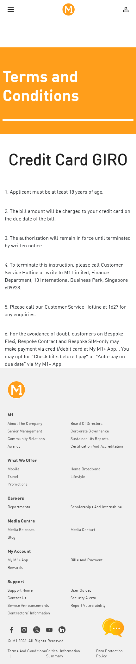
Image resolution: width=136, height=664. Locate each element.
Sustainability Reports (89, 439)
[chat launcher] (113, 628)
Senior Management (25, 431)
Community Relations (26, 439)
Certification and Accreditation (97, 447)
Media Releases (21, 530)
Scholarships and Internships (96, 507)
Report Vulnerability (88, 606)
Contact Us (17, 598)
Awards (14, 447)
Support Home (20, 591)
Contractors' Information (29, 613)
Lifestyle (78, 477)
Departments (19, 507)
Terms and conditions (27, 651)
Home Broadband (86, 469)
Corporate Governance (90, 431)
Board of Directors (87, 424)
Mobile (13, 469)
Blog (12, 538)
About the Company (25, 424)
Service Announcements (28, 606)
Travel (13, 477)
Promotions (18, 484)
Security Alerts (83, 598)
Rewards (15, 568)
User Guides (81, 591)
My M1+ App (18, 560)
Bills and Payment (86, 560)
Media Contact (83, 530)
